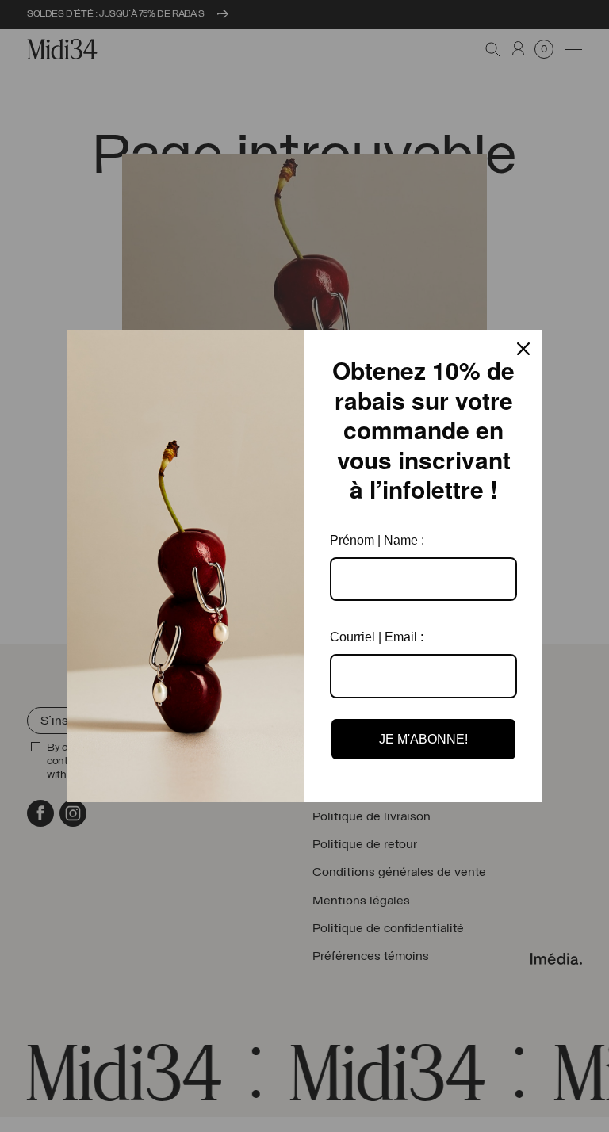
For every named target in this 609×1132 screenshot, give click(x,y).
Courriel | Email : (376, 637)
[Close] (523, 349)
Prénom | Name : (377, 540)
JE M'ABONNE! (423, 739)
